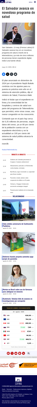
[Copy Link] (11, 74)
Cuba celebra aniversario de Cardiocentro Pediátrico (18, 225)
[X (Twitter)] (7, 74)
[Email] (15, 74)
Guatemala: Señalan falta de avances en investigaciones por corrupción (17, 300)
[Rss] (23, 353)
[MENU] (35, 2)
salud (5, 150)
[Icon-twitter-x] (12, 353)
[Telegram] (19, 353)
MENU (30, 2)
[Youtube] (15, 353)
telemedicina (12, 150)
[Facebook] (3, 74)
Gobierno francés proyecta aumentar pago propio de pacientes (18, 258)
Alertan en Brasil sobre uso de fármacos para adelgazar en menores (17, 290)
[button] (28, 353)
